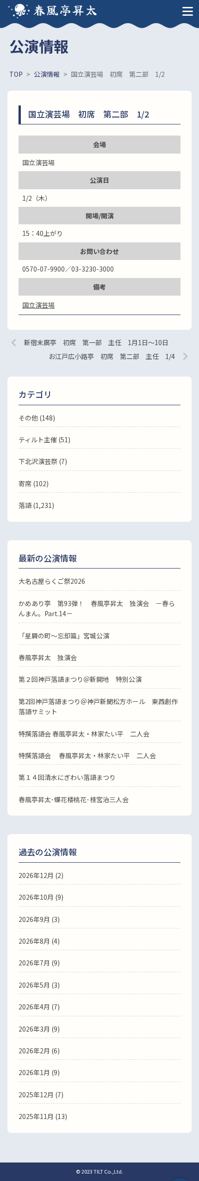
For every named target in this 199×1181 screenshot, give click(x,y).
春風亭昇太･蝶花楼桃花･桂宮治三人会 (74, 799)
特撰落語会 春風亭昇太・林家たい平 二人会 (84, 733)
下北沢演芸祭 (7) (43, 461)
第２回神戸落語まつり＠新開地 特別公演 (80, 679)
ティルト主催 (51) (44, 439)
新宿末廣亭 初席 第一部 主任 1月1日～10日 (96, 342)
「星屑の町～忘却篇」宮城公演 (64, 635)
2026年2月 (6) (39, 1050)
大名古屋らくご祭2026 (52, 581)
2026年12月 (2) (41, 875)
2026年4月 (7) (39, 1006)
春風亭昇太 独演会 (48, 657)
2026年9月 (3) (39, 919)
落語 (25, 505)
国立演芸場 (38, 304)
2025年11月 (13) (43, 1116)
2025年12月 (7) (41, 1094)
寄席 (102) (34, 483)
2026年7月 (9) (39, 962)
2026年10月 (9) (41, 897)
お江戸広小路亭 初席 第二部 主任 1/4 (112, 356)
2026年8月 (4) (39, 941)
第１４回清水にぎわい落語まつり (67, 777)
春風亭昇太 (65, 9)
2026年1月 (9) (39, 1072)
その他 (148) (37, 417)
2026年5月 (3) (39, 984)
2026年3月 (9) (39, 1028)
